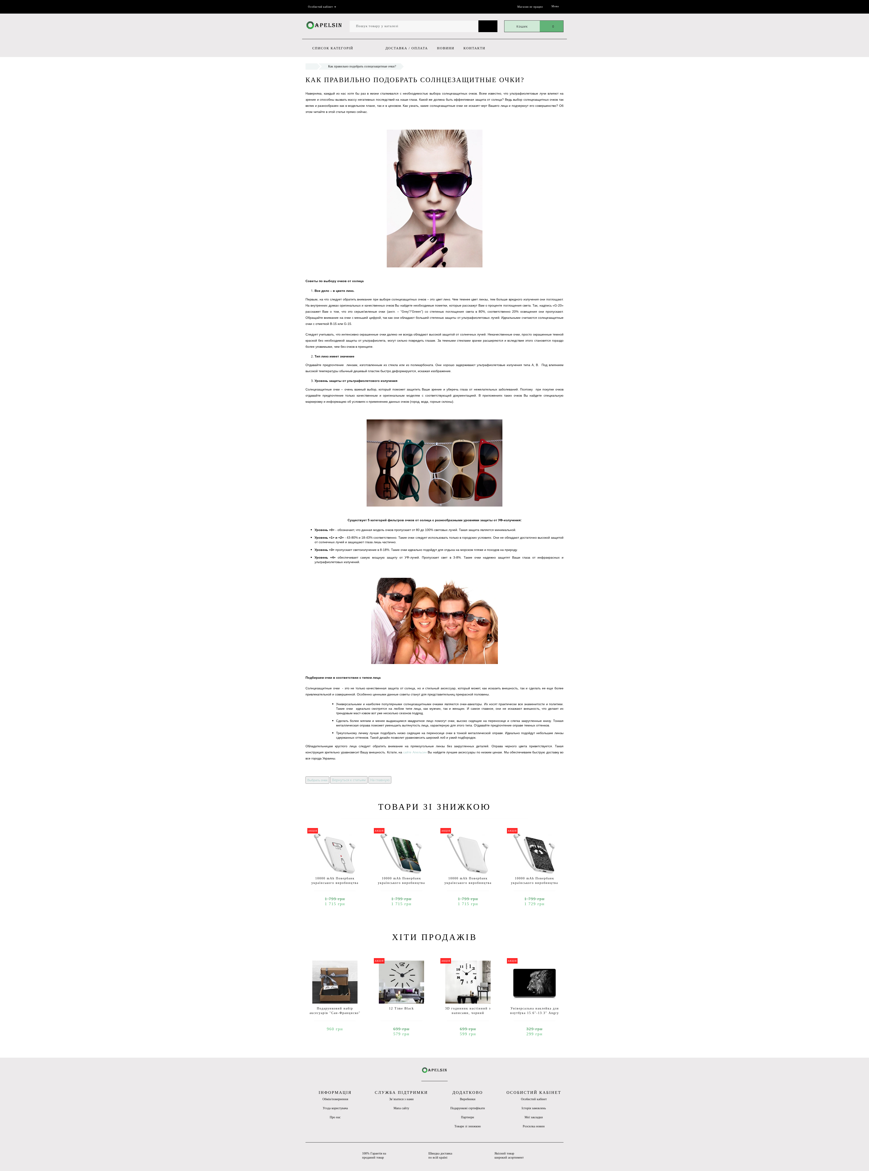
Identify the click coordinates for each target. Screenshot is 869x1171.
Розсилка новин (534, 1126)
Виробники (467, 1099)
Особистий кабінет (534, 1099)
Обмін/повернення (335, 1099)
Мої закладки (534, 1117)
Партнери (467, 1117)
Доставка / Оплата (406, 48)
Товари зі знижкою (467, 1126)
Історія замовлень (534, 1108)
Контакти (474, 48)
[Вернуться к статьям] (349, 780)
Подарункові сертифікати (467, 1108)
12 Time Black (401, 1008)
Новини (445, 48)
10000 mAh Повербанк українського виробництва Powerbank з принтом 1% (334, 883)
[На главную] (379, 780)
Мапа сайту (401, 1108)
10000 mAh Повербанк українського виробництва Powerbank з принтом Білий (468, 883)
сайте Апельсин (415, 752)
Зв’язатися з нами (401, 1099)
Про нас (335, 1117)
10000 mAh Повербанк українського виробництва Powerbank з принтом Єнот (535, 883)
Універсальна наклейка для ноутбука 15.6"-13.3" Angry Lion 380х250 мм (534, 1013)
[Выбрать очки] (317, 780)
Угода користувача (335, 1108)
